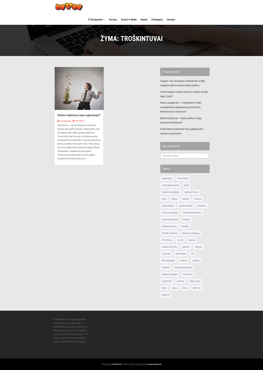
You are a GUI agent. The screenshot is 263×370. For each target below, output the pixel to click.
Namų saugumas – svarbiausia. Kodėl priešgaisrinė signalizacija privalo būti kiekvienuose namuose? (180, 107)
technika (165, 267)
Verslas (113, 19)
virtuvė (185, 288)
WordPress (117, 364)
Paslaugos (157, 19)
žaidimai (165, 295)
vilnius (174, 288)
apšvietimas (167, 178)
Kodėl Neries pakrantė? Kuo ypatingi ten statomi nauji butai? (181, 131)
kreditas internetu (169, 233)
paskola (191, 240)
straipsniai (67, 121)
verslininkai (166, 281)
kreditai (186, 219)
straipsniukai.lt (77, 334)
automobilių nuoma (170, 185)
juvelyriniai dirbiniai (170, 219)
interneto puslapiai (170, 213)
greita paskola (168, 206)
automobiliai (183, 178)
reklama (198, 247)
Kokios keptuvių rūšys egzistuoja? (79, 115)
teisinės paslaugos (170, 274)
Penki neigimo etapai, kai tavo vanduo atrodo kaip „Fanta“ (184, 94)
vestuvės (180, 281)
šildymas (197, 288)
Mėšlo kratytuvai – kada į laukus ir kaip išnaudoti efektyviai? (180, 120)
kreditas (185, 226)
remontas (166, 254)
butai (164, 199)
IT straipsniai (95, 19)
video (164, 288)
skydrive (183, 260)
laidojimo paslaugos (190, 233)
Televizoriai (188, 274)
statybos (196, 260)
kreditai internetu (169, 226)
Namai (144, 19)
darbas (174, 199)
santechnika (180, 254)
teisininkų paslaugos (183, 267)
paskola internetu (169, 247)
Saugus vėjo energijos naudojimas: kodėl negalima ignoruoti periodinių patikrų (182, 83)
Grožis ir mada (129, 19)
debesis (185, 199)
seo (192, 254)
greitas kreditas (186, 206)
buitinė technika (191, 192)
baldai (186, 185)
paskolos (186, 247)
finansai (197, 199)
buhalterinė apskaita (170, 192)
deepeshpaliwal (154, 364)
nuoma (180, 240)
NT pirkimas (167, 240)
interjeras (202, 206)
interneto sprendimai (192, 213)
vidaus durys (194, 281)
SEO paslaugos (168, 260)
